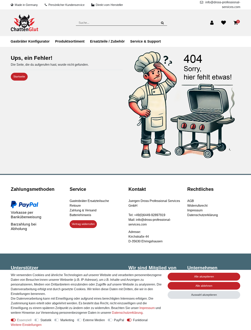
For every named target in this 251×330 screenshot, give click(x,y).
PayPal (119, 320)
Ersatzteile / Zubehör (107, 41)
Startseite (19, 76)
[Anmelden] (212, 22)
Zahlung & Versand (83, 210)
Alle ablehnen (204, 285)
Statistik (45, 320)
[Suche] (162, 22)
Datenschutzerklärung (202, 215)
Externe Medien (94, 320)
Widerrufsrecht (197, 205)
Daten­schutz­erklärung (127, 312)
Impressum (195, 210)
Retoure (75, 205)
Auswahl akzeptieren (204, 294)
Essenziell (24, 320)
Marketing (67, 320)
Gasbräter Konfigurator (30, 41)
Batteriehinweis (80, 215)
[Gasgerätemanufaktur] (24, 22)
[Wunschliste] (223, 22)
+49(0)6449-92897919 (149, 215)
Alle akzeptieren (204, 276)
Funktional (140, 320)
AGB (190, 201)
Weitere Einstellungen (26, 324)
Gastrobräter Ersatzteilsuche (89, 201)
